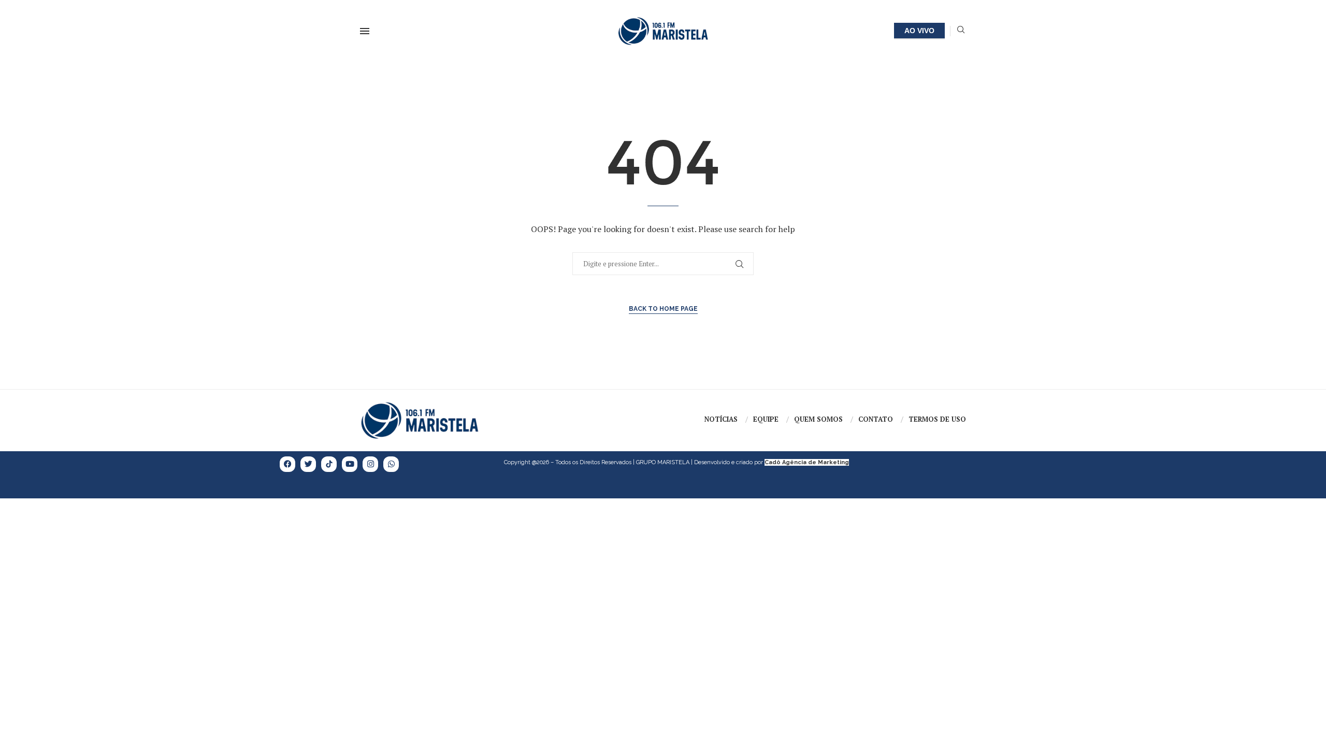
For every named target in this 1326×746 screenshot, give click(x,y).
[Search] (961, 31)
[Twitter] (308, 464)
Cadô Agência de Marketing (807, 462)
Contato (875, 419)
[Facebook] (287, 464)
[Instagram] (370, 464)
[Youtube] (349, 464)
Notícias (721, 419)
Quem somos (818, 419)
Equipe (766, 419)
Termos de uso (937, 419)
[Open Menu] (364, 31)
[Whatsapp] (391, 464)
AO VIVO (919, 30)
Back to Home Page (663, 308)
